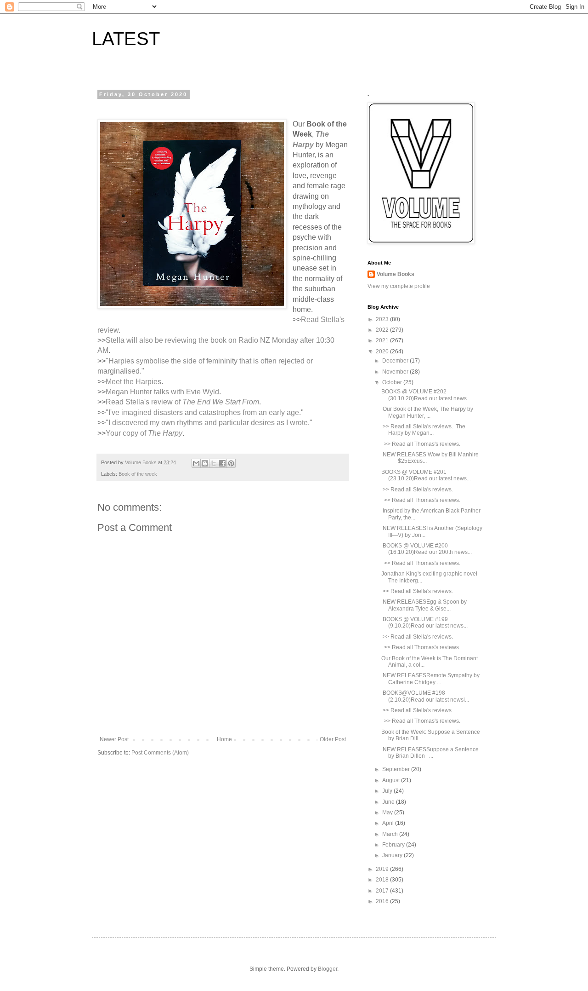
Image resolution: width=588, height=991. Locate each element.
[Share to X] (213, 463)
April (388, 823)
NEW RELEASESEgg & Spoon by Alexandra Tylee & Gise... (424, 605)
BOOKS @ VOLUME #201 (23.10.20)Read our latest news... (426, 475)
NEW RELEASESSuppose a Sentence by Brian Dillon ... (430, 752)
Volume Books (395, 274)
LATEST (126, 39)
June (389, 802)
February (394, 844)
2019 (383, 869)
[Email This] (196, 463)
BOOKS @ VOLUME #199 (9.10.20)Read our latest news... (424, 622)
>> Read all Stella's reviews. (417, 489)
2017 (383, 890)
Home (224, 739)
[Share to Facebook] (222, 463)
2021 (383, 340)
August (391, 780)
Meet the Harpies (133, 382)
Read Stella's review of (182, 402)
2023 (383, 319)
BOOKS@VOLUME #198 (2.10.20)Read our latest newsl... (425, 696)
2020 (383, 351)
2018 (383, 879)
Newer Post (114, 739)
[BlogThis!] (204, 463)
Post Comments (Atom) (160, 752)
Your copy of (144, 433)
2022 (383, 330)
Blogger (327, 969)
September (396, 769)
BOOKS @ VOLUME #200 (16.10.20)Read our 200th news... (426, 548)
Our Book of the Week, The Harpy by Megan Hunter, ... (427, 412)
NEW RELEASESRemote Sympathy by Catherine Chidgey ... (430, 678)
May (388, 812)
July (388, 791)
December (396, 360)
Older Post (333, 739)
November (396, 372)
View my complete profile (399, 286)
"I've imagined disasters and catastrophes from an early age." (205, 412)
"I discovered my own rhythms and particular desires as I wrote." (209, 422)
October (392, 382)
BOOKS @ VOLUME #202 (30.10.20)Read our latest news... (426, 394)
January (393, 855)
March (390, 834)
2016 (383, 901)
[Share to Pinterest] (231, 463)
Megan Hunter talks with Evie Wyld (162, 392)
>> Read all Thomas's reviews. (421, 444)
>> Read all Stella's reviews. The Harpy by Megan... (423, 429)
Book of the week (138, 474)
